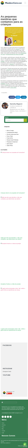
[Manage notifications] (24, 445)
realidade (3, 83)
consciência (9, 69)
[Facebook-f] (5, 417)
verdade (2, 61)
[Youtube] (11, 417)
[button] (25, 3)
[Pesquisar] (25, 120)
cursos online (13, 87)
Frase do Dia (10, 138)
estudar (7, 84)
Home (3, 422)
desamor (12, 64)
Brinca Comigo (10, 130)
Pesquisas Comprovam (12, 141)
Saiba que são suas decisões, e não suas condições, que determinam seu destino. (11, 238)
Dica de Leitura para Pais (12, 134)
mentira (22, 58)
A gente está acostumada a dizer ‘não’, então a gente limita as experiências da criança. (13, 329)
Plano (3, 426)
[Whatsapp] (3, 417)
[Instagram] (8, 417)
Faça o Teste (10, 136)
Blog (3, 428)
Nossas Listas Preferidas (12, 140)
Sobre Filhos (10, 145)
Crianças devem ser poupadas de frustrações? (13, 193)
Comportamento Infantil (12, 132)
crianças (17, 49)
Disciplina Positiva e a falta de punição (11, 284)
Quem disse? (10, 143)
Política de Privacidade (22, 445)
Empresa (3, 424)
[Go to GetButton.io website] (25, 446)
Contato (3, 430)
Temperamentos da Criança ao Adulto (14, 54)
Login (3, 432)
